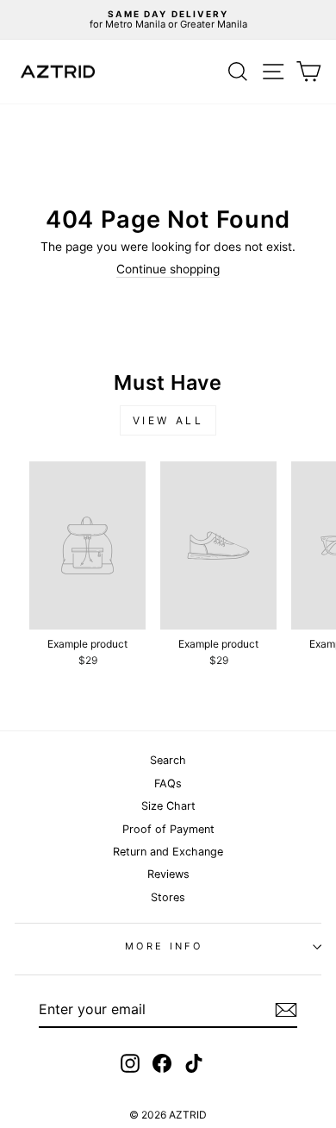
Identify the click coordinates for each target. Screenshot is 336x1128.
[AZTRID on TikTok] (193, 1063)
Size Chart (168, 805)
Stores (168, 897)
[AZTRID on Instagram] (130, 1063)
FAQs (168, 783)
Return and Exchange (168, 851)
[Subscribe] (286, 1010)
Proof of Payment (168, 829)
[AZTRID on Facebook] (161, 1063)
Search (168, 760)
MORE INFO (163, 946)
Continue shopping (168, 269)
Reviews (168, 874)
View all (168, 420)
